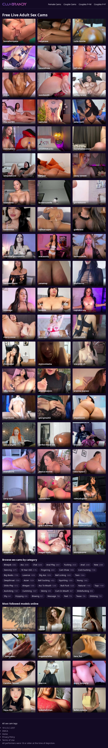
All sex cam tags (9, 723)
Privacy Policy (8, 737)
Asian (29, 580)
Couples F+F (100, 4)
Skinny (46, 591)
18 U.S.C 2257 (8, 727)
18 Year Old (29, 570)
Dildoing (96, 596)
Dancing (10, 570)
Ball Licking (63, 575)
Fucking (70, 564)
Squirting (65, 580)
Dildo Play (11, 585)
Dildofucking (85, 591)
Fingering (48, 570)
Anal (85, 564)
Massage (54, 596)
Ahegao (28, 585)
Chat (37, 564)
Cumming (29, 591)
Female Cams (54, 4)
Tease (80, 596)
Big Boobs (11, 575)
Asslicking (11, 591)
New (98, 564)
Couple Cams (70, 4)
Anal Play (53, 564)
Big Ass (45, 575)
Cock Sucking (86, 570)
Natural (84, 585)
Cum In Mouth (64, 591)
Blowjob (10, 564)
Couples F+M (85, 4)
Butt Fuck (67, 585)
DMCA (5, 731)
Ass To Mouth (47, 585)
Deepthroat (11, 580)
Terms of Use (8, 740)
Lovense (28, 575)
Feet (68, 596)
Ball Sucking (46, 580)
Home (5, 734)
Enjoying (21, 596)
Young (82, 580)
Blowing (37, 596)
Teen (79, 575)
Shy (7, 596)
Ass (25, 564)
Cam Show (66, 570)
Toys (99, 585)
